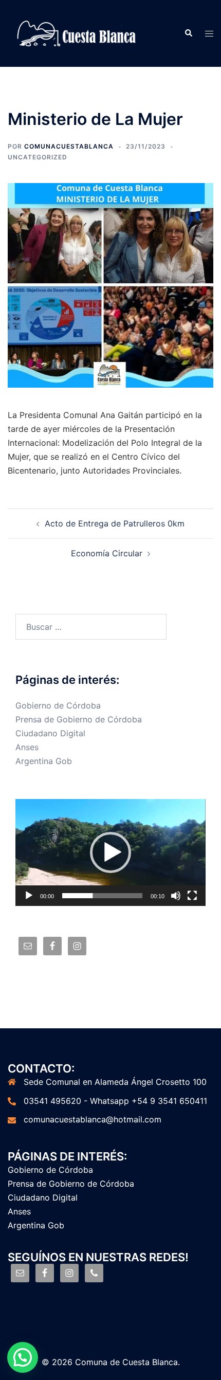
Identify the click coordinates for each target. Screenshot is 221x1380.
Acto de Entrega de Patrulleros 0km (115, 523)
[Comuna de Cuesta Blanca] (77, 32)
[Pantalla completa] (192, 896)
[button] (110, 852)
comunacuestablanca (69, 146)
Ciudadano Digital (50, 733)
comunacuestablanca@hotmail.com (92, 1119)
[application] (110, 852)
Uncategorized (37, 157)
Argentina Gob (43, 761)
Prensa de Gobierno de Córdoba (78, 719)
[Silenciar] (176, 896)
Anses (27, 747)
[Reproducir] (29, 896)
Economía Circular (106, 553)
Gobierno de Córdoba (58, 705)
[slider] (102, 895)
